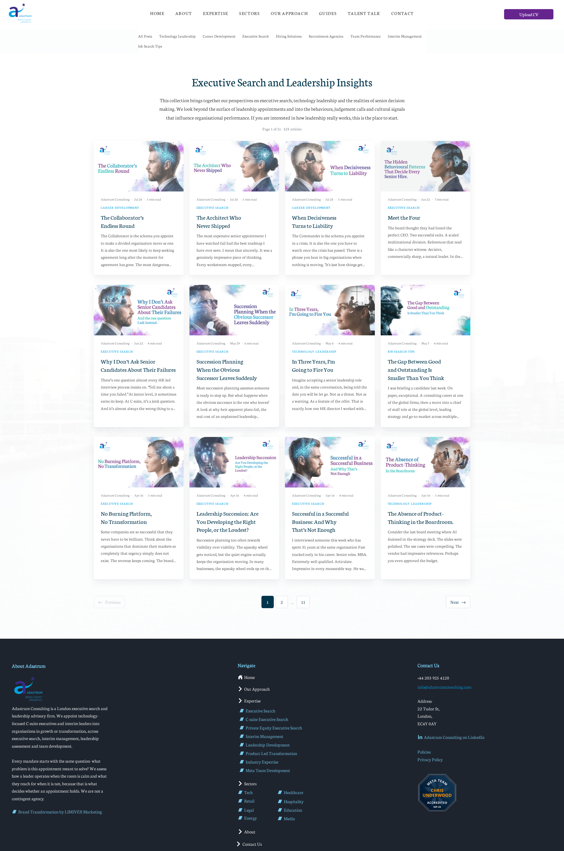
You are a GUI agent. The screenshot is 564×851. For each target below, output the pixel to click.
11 (303, 602)
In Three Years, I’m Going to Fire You (313, 365)
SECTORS (249, 13)
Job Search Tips (150, 45)
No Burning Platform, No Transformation (126, 517)
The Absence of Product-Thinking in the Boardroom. (421, 517)
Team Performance (365, 35)
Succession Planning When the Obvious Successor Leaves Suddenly (227, 369)
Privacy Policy (430, 759)
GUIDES (328, 13)
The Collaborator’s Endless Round (122, 221)
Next (458, 602)
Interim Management (405, 35)
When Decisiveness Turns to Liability (314, 221)
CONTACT (402, 13)
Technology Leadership (177, 35)
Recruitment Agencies (326, 35)
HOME (157, 13)
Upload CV (528, 14)
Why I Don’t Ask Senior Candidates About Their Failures (138, 365)
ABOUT (183, 13)
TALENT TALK (364, 13)
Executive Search (255, 35)
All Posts (145, 35)
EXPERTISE (215, 13)
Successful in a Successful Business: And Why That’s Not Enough (320, 521)
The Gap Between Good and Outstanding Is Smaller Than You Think (416, 369)
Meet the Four (404, 217)
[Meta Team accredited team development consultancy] (437, 792)
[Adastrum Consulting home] (20, 13)
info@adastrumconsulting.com (444, 687)
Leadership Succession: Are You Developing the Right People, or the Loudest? (227, 521)
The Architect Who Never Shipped (219, 221)
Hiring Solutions (289, 35)
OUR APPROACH (289, 13)
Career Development (219, 35)
